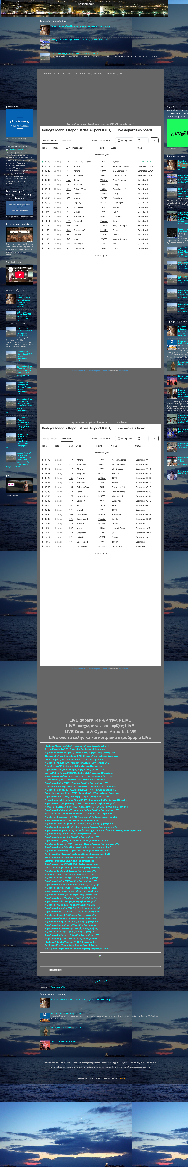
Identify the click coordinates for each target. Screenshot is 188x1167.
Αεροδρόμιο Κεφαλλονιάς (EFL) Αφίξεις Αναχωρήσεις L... (72, 878)
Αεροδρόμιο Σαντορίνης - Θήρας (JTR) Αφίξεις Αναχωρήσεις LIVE (76, 851)
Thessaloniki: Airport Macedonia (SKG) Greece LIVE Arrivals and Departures (81, 756)
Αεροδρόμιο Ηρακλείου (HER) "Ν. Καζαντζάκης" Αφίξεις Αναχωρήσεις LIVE (81, 817)
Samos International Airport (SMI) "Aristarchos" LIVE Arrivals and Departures (82, 793)
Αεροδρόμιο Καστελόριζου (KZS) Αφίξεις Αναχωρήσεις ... (72, 928)
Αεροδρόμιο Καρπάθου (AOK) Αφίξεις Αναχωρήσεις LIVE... (73, 908)
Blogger (122, 1078)
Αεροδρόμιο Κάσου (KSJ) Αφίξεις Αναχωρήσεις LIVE (70, 932)
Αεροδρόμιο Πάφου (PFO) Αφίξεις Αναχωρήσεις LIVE (70, 834)
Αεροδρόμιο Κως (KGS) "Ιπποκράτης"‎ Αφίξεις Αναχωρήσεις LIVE (76, 840)
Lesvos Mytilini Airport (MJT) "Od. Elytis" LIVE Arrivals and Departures (79, 773)
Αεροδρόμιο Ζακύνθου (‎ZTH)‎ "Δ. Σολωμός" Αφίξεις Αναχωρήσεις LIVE (79, 824)
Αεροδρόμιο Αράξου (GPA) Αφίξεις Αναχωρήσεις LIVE (71, 881)
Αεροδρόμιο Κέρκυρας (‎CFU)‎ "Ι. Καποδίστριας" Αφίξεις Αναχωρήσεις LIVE (81, 827)
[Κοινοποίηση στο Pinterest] (60, 970)
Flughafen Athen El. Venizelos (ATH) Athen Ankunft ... (70, 942)
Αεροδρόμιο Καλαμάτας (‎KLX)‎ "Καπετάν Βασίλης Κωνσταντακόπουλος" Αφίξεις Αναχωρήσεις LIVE (93, 830)
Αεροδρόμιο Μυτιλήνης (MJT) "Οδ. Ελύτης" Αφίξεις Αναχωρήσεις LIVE (79, 776)
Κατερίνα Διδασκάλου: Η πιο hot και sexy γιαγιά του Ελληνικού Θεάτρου (82, 26)
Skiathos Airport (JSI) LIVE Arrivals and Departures (69, 861)
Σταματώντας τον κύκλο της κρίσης (66, 1014)
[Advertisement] (100, 98)
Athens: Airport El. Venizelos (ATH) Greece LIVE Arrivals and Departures (25, 316)
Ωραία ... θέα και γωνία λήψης (63, 1041)
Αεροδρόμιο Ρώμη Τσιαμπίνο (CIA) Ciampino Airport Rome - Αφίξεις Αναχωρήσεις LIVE (25, 371)
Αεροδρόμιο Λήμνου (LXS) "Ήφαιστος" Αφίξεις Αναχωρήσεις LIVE (77, 763)
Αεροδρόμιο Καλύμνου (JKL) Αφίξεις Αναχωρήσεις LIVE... (73, 935)
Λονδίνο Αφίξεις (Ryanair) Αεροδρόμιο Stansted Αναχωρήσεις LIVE (77, 854)
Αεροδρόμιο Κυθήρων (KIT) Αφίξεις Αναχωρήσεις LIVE (71, 922)
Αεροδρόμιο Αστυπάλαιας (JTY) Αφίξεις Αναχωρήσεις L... (72, 925)
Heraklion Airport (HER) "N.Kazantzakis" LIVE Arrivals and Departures (78, 814)
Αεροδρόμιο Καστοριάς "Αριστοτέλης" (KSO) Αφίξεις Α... (72, 891)
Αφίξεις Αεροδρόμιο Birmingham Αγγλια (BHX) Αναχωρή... (73, 867)
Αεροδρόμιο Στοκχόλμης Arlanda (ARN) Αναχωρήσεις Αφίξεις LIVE (79, 40)
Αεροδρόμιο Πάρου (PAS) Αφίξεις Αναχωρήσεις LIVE (70, 915)
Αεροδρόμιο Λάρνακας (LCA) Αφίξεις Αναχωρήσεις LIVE (72, 837)
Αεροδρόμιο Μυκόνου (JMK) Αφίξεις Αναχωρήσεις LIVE (72, 820)
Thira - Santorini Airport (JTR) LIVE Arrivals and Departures (73, 857)
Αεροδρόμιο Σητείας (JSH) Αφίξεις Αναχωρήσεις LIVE (71, 888)
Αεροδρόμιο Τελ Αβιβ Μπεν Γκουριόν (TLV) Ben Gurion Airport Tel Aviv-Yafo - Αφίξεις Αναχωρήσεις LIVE (18, 460)
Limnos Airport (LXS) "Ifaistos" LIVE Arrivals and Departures (74, 759)
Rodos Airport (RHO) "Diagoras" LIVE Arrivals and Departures (75, 780)
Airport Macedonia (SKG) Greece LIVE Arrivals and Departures (75, 749)
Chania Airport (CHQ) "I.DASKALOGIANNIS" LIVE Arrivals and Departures (81, 786)
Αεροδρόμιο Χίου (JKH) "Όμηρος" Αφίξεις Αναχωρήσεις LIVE (74, 769)
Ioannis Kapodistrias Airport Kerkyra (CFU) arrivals (91, 371)
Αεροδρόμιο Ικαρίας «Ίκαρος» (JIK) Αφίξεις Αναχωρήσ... (72, 901)
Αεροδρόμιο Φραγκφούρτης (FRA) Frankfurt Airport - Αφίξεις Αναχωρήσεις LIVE (24, 423)
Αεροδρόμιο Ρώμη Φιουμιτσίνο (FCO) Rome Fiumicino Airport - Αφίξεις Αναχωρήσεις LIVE (19, 405)
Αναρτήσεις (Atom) (59, 987)
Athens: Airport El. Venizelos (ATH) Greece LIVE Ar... (70, 874)
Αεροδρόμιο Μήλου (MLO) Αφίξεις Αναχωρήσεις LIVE (71, 918)
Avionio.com (123, 371)
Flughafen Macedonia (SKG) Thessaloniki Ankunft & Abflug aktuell (77, 746)
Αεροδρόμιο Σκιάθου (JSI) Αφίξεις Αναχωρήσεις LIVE (70, 871)
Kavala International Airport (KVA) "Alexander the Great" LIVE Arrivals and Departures (86, 807)
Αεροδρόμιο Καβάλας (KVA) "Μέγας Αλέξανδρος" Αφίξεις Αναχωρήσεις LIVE (82, 810)
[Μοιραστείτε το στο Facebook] (58, 970)
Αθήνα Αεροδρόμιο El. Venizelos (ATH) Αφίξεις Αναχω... (72, 938)
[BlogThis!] (53, 970)
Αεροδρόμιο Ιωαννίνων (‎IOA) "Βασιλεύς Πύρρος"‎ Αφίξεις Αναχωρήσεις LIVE (82, 844)
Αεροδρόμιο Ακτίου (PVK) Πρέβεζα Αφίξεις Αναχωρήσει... (72, 864)
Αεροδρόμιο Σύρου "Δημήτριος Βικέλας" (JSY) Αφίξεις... (72, 898)
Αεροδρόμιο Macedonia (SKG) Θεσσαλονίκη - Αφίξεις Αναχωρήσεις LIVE (80, 753)
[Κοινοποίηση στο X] (55, 970)
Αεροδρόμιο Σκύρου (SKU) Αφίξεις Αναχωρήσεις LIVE (71, 895)
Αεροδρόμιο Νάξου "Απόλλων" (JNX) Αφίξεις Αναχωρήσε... (73, 912)
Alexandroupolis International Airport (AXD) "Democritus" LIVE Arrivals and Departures (87, 800)
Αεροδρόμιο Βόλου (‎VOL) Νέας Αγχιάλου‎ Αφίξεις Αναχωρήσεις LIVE (78, 847)
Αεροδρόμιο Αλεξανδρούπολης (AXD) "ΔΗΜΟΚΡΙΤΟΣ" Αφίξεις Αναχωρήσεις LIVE (84, 803)
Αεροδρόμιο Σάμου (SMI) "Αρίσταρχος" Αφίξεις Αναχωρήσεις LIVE (77, 797)
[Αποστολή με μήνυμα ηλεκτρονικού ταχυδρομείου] (50, 970)
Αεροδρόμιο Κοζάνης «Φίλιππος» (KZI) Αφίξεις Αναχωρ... (72, 884)
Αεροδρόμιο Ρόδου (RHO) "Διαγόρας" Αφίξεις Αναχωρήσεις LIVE (76, 783)
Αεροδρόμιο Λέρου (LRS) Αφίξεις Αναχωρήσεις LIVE (70, 905)
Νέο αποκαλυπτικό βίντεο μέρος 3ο (66, 1027)
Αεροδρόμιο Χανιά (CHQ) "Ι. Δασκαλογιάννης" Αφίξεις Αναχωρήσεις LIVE (80, 790)
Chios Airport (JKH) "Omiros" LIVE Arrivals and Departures (73, 766)
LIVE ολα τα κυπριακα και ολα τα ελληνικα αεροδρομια (74, 54)
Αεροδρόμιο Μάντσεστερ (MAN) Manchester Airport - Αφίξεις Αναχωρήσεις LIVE (18, 441)
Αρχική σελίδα (100, 981)
